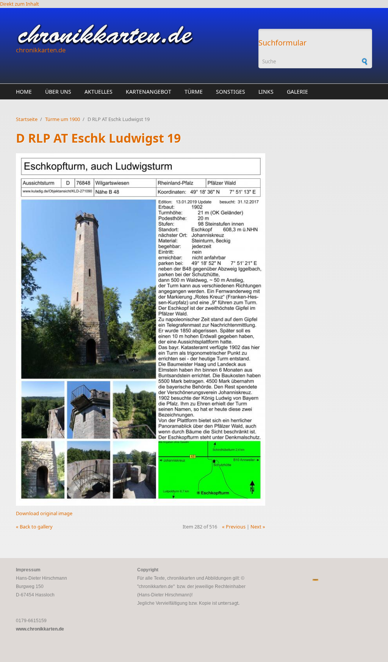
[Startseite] (133, 34)
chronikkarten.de (41, 50)
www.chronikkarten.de (40, 629)
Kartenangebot (148, 91)
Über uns (58, 91)
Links (266, 91)
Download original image (44, 513)
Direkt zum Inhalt (19, 3)
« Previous (234, 526)
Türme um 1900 (62, 119)
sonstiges (230, 91)
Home (24, 91)
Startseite (27, 119)
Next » (257, 526)
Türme (194, 91)
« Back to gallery (34, 526)
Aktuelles (98, 91)
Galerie (297, 91)
